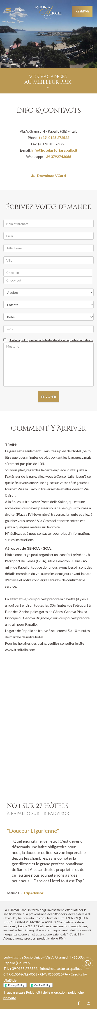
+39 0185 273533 (23, 968)
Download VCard (51, 175)
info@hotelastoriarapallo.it (54, 150)
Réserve (82, 11)
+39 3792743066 (57, 156)
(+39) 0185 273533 (54, 137)
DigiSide (9, 980)
